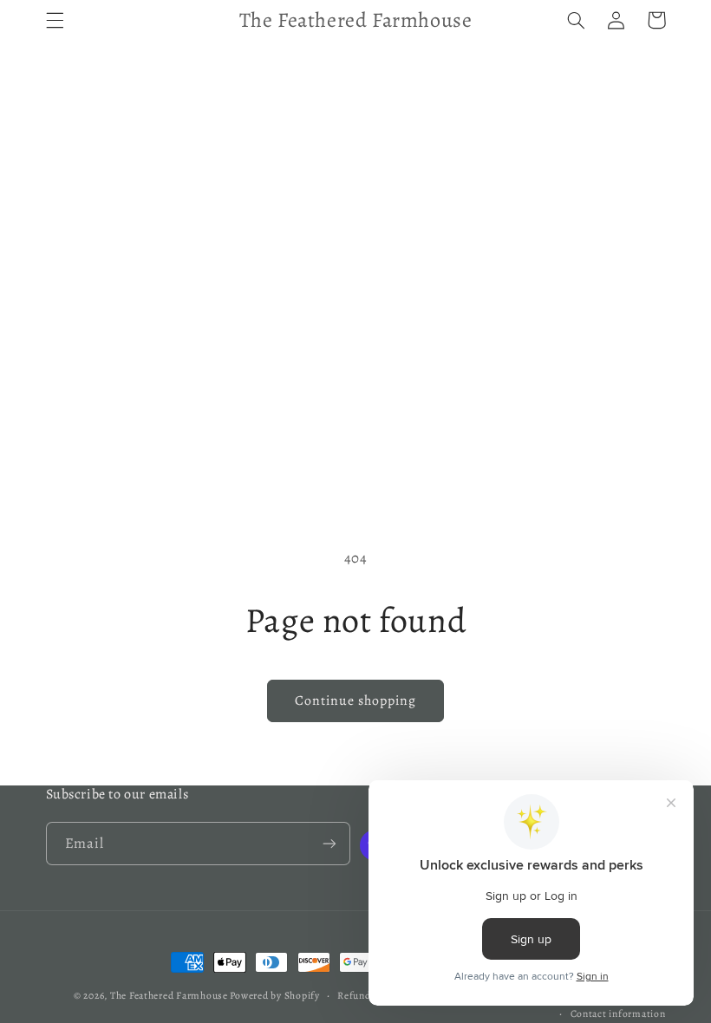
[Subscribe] (329, 843)
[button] (55, 20)
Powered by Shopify (274, 995)
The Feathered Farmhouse (170, 995)
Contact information (618, 1013)
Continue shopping (356, 700)
